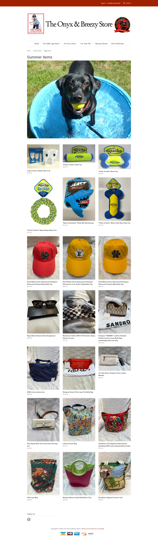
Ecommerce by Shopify (96, 529)
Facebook (29, 519)
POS (83, 529)
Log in (103, 3)
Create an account (113, 3)
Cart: (128, 3)
